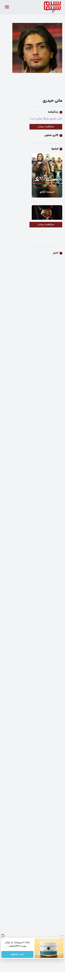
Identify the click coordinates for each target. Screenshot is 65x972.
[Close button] (62, 935)
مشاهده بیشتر (46, 126)
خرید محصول (17, 954)
